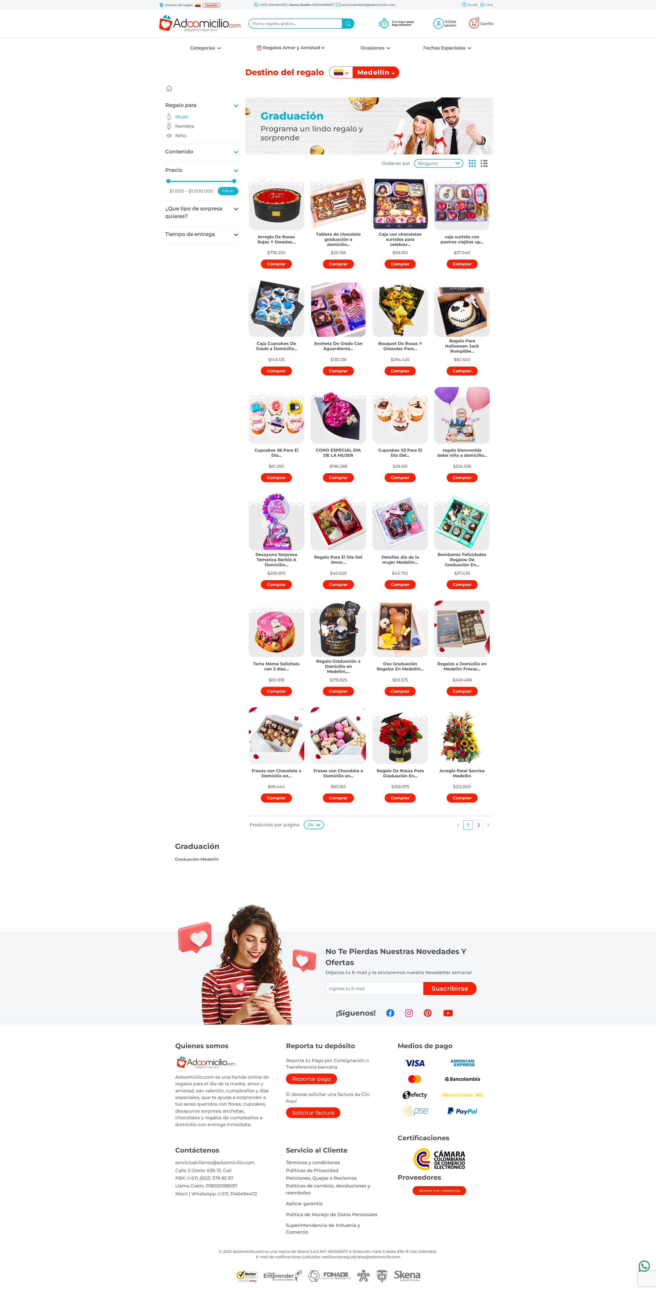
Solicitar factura (313, 1112)
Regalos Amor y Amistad (291, 47)
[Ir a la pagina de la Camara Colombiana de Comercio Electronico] (439, 1158)
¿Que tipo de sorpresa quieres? (193, 212)
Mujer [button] (182, 116)
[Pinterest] (428, 1013)
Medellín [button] (211, 5)
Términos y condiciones (313, 1162)
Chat (489, 5)
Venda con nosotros (439, 1190)
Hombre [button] (184, 126)
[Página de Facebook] (390, 1013)
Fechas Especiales (445, 48)
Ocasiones (373, 48)
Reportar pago (311, 1079)
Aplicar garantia (304, 1203)
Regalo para (181, 105)
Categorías (203, 48)
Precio (173, 170)
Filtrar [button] (228, 190)
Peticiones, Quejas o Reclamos (321, 1178)
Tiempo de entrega (190, 234)
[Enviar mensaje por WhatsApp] (644, 1266)
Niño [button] (180, 135)
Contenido (179, 151)
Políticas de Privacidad (312, 1170)
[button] (198, 5)
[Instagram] (409, 1013)
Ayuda (472, 5)
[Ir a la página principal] (169, 88)
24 (310, 824)
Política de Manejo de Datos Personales (331, 1214)
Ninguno (428, 163)
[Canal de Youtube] (448, 1013)
